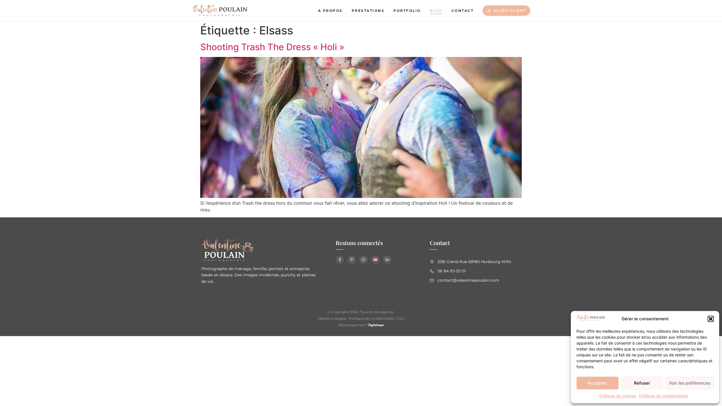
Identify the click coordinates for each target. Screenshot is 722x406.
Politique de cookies (617, 395)
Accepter (597, 383)
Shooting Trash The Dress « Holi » (272, 46)
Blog (436, 10)
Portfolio (407, 10)
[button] (711, 319)
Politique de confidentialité (663, 395)
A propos (330, 10)
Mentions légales (332, 318)
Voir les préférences (689, 383)
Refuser (642, 383)
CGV (400, 318)
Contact (463, 10)
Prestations (368, 10)
